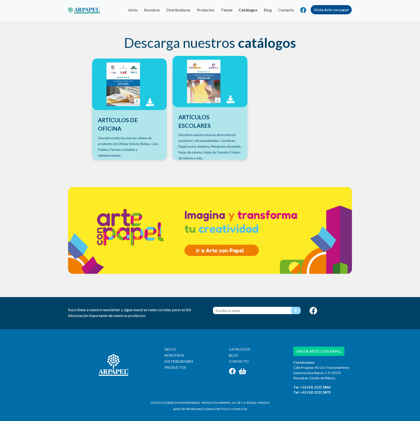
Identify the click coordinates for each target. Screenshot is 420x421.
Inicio (133, 10)
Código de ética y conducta (225, 409)
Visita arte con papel (319, 351)
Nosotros (152, 10)
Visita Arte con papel (331, 9)
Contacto (286, 10)
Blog (268, 10)
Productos (205, 10)
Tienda (226, 10)
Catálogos (248, 10)
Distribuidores (178, 10)
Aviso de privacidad (187, 409)
